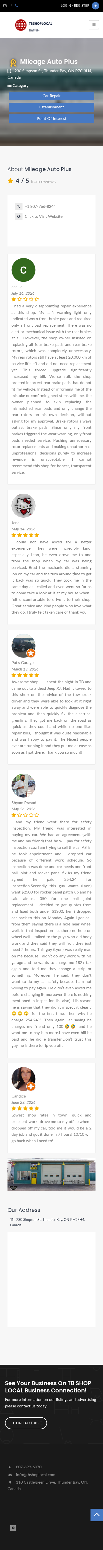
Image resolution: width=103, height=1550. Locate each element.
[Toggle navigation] (94, 24)
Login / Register (75, 5)
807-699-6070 (28, 1467)
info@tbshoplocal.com (35, 1475)
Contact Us (26, 1423)
